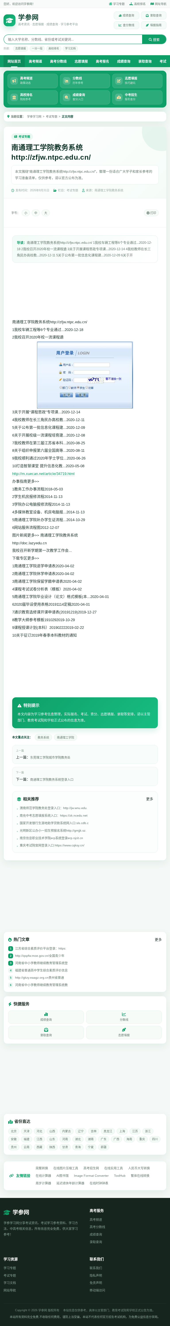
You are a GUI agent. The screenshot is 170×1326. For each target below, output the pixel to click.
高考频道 (35, 61)
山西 (52, 1131)
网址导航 (160, 4)
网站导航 (10, 1290)
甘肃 (65, 1147)
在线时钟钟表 (99, 1183)
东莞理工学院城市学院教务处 (50, 757)
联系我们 (96, 1268)
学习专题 (119, 4)
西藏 (39, 1147)
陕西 (52, 1147)
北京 (14, 1131)
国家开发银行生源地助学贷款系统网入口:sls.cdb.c (54, 823)
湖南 (91, 1139)
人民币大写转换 (139, 1168)
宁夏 (91, 1147)
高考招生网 (91, 1168)
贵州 (14, 1147)
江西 (39, 1139)
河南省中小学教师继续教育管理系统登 (41, 963)
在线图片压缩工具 (65, 1168)
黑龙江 (108, 1131)
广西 (116, 1139)
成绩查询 (128, 15)
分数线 (124, 1019)
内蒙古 (66, 1131)
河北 (39, 1131)
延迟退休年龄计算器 (70, 1183)
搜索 (156, 40)
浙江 (148, 1131)
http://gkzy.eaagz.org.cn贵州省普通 (39, 977)
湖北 (78, 1139)
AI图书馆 (62, 1175)
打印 (152, 213)
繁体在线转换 (140, 1175)
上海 (122, 1131)
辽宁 (81, 1131)
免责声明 (96, 1282)
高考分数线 (58, 61)
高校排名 (140, 4)
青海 (78, 1147)
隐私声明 (96, 1275)
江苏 (135, 1131)
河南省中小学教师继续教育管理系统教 (41, 985)
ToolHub (120, 1175)
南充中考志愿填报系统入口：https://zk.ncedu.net (53, 815)
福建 (26, 1139)
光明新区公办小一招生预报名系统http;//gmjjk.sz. (53, 830)
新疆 (103, 1147)
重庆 (142, 1139)
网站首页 (14, 61)
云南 (26, 1147)
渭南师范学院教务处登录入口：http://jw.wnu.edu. (53, 808)
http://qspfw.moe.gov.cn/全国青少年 (39, 955)
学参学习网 (34, 116)
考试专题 (51, 116)
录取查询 (156, 15)
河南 (65, 1139)
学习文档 (70, 48)
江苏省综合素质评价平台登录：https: (40, 948)
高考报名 (102, 61)
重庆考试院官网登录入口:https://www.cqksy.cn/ (52, 845)
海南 (129, 1139)
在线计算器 (43, 1175)
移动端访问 (97, 1290)
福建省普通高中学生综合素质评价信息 (41, 970)
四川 (155, 1139)
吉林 (94, 1131)
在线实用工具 (113, 1168)
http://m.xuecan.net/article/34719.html (43, 474)
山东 (52, 1139)
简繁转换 (42, 1168)
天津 (26, 1131)
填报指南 (156, 25)
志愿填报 (20, 48)
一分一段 (37, 48)
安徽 (14, 1139)
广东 (103, 1139)
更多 (149, 799)
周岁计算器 (43, 1183)
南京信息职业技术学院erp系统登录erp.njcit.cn (51, 838)
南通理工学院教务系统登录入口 (51, 779)
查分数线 (128, 25)
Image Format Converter (91, 1175)
